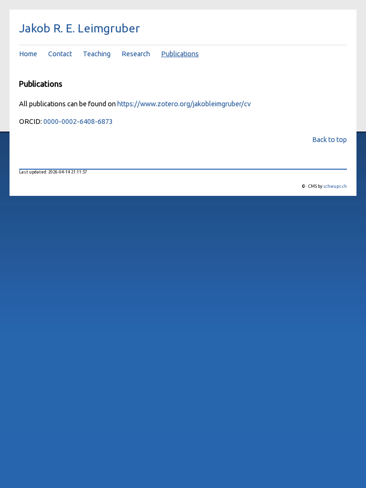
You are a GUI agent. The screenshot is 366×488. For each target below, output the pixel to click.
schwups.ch (335, 186)
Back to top (329, 139)
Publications (180, 54)
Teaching (97, 54)
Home (28, 54)
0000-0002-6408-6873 (78, 121)
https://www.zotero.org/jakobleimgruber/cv (184, 104)
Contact (60, 54)
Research (136, 54)
